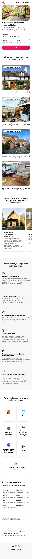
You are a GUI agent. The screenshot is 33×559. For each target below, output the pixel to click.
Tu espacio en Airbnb (22, 3)
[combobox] (15, 36)
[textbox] (8, 42)
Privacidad (12, 551)
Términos (19, 551)
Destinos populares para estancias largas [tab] (13, 485)
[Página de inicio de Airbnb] (3, 2)
